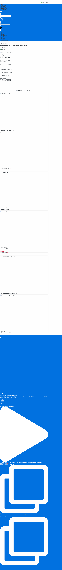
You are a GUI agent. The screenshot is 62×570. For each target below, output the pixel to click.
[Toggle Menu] (0, 28)
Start (2, 4)
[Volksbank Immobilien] (44, 2)
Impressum (3, 39)
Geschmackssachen (4, 8)
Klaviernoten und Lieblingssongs (6, 248)
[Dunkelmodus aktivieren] (1, 11)
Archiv (2, 37)
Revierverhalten (3, 7)
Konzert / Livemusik (4, 43)
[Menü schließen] (0, 30)
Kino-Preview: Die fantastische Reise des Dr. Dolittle (9, 293)
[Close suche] (0, 14)
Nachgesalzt (2, 252)
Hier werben (3, 38)
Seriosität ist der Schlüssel (5, 209)
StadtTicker (3, 6)
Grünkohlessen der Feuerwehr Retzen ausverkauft (8, 332)
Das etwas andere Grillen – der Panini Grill (7, 130)
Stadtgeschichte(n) (3, 9)
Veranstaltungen (3, 5)
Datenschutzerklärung (4, 40)
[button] (2, 19)
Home (2, 31)
